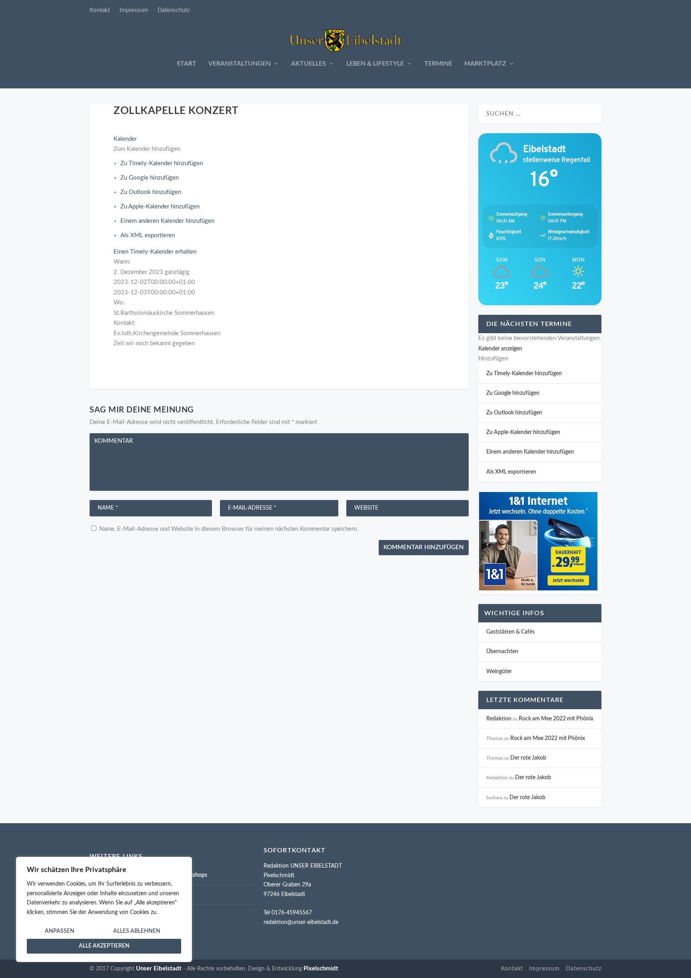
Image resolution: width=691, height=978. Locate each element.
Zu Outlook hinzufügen (150, 192)
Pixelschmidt (321, 969)
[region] (104, 909)
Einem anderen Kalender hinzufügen (167, 221)
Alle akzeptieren (104, 946)
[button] (147, 149)
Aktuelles (308, 63)
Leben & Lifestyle (375, 63)
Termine (438, 63)
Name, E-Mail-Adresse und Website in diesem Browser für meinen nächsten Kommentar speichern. (228, 529)
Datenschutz (174, 10)
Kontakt (100, 10)
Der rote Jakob (528, 758)
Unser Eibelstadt (159, 969)
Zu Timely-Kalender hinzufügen (161, 163)
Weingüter (499, 671)
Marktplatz (485, 63)
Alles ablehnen (136, 931)
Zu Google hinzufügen (149, 178)
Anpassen (59, 931)
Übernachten (502, 651)
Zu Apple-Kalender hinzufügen (160, 207)
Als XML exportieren (147, 235)
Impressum (134, 10)
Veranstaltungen (239, 63)
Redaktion (498, 719)
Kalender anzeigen (500, 349)
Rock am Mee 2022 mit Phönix (556, 719)
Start (186, 63)
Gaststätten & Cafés (510, 632)
